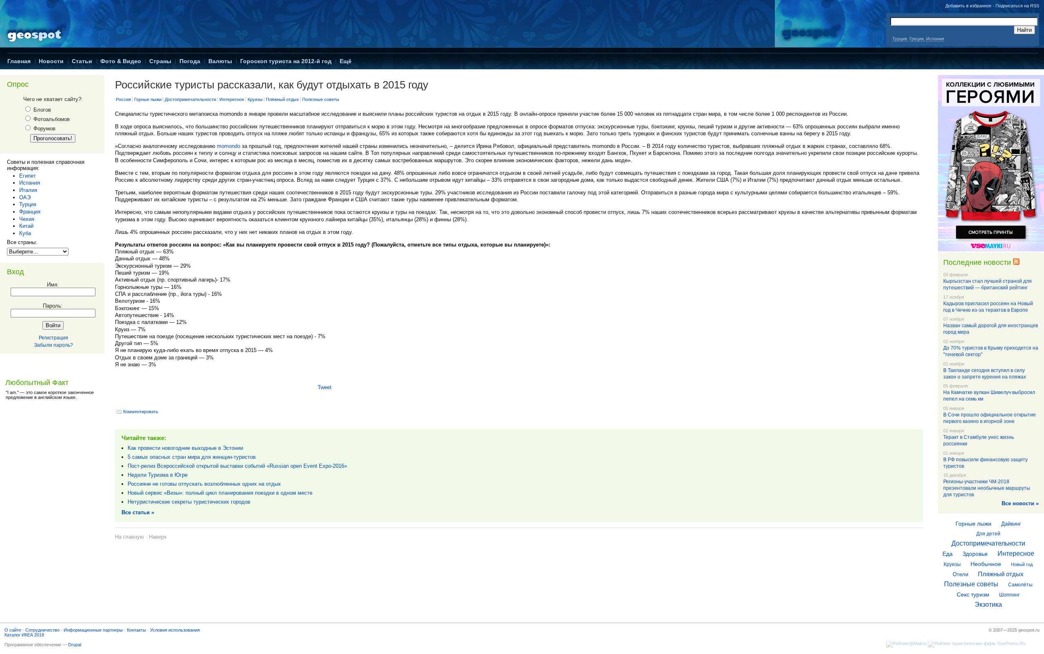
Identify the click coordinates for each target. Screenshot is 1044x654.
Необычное (986, 564)
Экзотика (988, 604)
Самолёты (1020, 585)
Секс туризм (973, 594)
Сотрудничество (42, 630)
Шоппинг (1009, 595)
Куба (25, 233)
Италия (28, 190)
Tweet (325, 387)
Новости (51, 61)
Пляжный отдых (282, 99)
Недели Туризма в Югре (158, 475)
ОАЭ (25, 197)
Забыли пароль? (53, 345)
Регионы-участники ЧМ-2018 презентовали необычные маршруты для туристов (986, 488)
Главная (19, 61)
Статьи (82, 61)
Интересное (231, 99)
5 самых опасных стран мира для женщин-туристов (192, 457)
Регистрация (53, 338)
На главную (129, 537)
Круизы (255, 99)
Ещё (346, 61)
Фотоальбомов (51, 119)
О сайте (12, 630)
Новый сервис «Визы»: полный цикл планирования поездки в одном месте (220, 493)
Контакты (136, 630)
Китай (26, 226)
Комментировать (140, 411)
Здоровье (975, 554)
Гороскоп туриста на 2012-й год (286, 61)
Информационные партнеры (93, 630)
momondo (228, 146)
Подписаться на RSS (1017, 5)
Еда (947, 554)
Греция (916, 38)
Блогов (41, 110)
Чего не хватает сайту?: (53, 99)
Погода (189, 61)
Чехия (26, 219)
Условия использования (175, 630)
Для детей (988, 534)
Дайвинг (1011, 524)
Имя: (53, 285)
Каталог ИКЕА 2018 (24, 634)
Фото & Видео (120, 61)
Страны (160, 61)
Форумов (43, 129)
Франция (29, 212)
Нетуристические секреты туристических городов (189, 502)
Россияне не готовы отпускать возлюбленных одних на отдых (204, 484)
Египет (27, 176)
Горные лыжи (147, 99)
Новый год (1022, 564)
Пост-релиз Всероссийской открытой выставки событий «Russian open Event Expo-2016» (237, 466)
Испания (935, 38)
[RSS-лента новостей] (1016, 262)
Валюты (220, 61)
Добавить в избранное (968, 5)
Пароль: (53, 306)
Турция (899, 38)
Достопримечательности (190, 99)
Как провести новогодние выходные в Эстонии (185, 448)
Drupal (74, 644)
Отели (960, 574)
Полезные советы (320, 99)
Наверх (158, 537)
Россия (123, 99)
